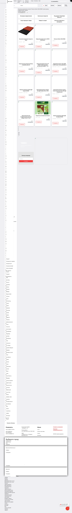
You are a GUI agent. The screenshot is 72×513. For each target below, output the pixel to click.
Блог (39, 0)
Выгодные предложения (26, 16)
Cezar (7, 298)
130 (18, 132)
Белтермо (8, 415)
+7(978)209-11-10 (25, 428)
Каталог (15, 0)
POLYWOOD (8, 403)
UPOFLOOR (8, 366)
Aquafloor (8, 284)
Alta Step (8, 280)
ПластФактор (8, 375)
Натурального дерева (10, 261)
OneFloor (8, 399)
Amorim (7, 282)
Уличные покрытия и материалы (59, 21)
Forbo (7, 324)
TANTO (7, 359)
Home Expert (8, 329)
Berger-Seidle (8, 294)
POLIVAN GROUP (9, 401)
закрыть (6, 510)
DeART (7, 305)
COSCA (7, 303)
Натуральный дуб (9, 265)
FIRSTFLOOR (8, 389)
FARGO (7, 315)
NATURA (7, 336)
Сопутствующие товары (26, 20)
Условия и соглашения (58, 426)
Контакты (36, 0)
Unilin (7, 364)
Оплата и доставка (41, 431)
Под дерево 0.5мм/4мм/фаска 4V (59, 16)
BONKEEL (8, 378)
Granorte (8, 326)
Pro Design (8, 345)
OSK (7, 340)
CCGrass (7, 296)
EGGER (7, 312)
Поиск (22, 5)
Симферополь (8, 440)
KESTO (7, 394)
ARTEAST (8, 289)
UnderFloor (8, 411)
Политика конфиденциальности (57, 429)
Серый (7, 271)
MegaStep (8, 333)
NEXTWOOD (8, 338)
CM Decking (8, 301)
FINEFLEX (8, 317)
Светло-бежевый (9, 268)
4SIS (7, 277)
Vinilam (7, 368)
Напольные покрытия (43, 16)
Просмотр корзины (22, 9)
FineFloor (8, 319)
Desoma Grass (9, 385)
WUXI (7, 371)
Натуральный (9, 263)
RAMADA (8, 350)
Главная (19, 10)
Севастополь (8, 441)
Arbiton (7, 287)
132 (18, 134)
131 (18, 133)
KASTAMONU (8, 331)
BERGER (7, 291)
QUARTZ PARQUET (9, 347)
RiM (7, 406)
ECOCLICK (8, 310)
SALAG (7, 408)
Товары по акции (43, 20)
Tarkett (7, 361)
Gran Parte (8, 392)
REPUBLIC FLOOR (9, 352)
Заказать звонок (63, 1)
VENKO (7, 413)
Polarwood (8, 343)
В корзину (22, 46)
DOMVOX (8, 308)
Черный (7, 258)
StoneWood (8, 357)
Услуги (32, 0)
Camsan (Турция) (9, 380)
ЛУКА (7, 373)
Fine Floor (8, 387)
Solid (7, 354)
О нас (38, 429)
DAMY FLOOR (8, 382)
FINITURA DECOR (9, 322)
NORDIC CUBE (9, 396)
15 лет (7, 419)
